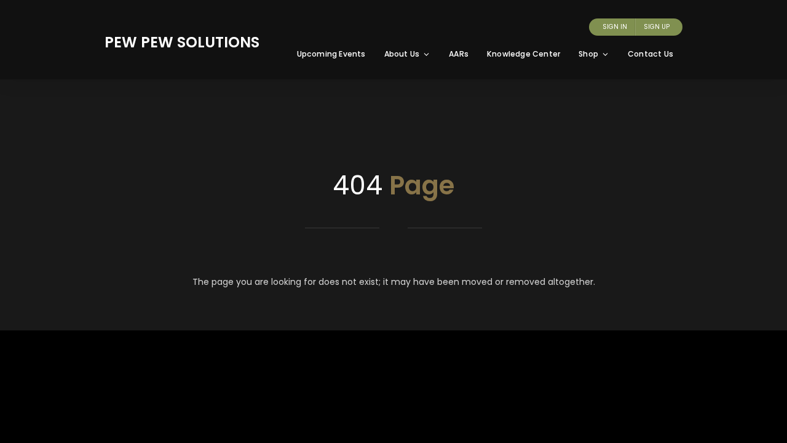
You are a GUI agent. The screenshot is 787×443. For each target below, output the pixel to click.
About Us (402, 54)
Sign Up (657, 26)
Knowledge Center (523, 54)
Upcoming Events (331, 54)
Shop (588, 54)
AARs (459, 54)
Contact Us (650, 54)
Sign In (615, 26)
